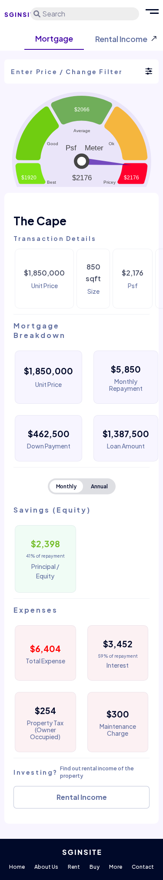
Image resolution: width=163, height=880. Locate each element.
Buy (95, 867)
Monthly (66, 486)
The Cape (40, 221)
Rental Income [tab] (121, 39)
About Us (46, 867)
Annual (99, 486)
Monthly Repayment (126, 385)
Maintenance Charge (118, 730)
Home (17, 867)
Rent (74, 867)
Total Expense (45, 660)
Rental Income (82, 797)
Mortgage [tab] (54, 38)
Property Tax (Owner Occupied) (45, 729)
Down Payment (48, 445)
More (115, 867)
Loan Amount (126, 445)
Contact (143, 867)
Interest (117, 665)
